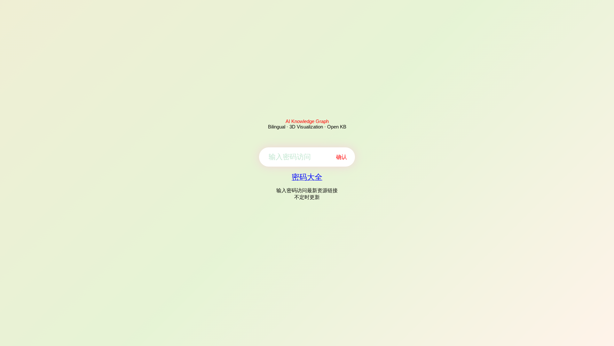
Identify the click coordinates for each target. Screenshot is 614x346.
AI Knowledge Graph (307, 121)
